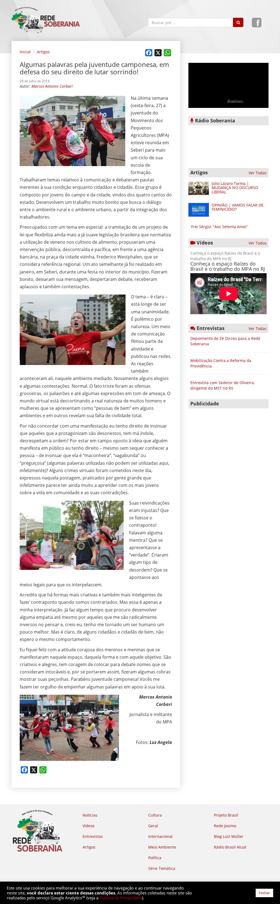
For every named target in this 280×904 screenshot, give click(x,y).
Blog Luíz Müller (228, 836)
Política (154, 857)
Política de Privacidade (121, 897)
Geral (153, 825)
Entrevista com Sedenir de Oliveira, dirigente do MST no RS (222, 385)
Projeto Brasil (226, 815)
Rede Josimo (225, 825)
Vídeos (89, 825)
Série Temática (161, 868)
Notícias (90, 815)
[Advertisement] (228, 445)
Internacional (160, 836)
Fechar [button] (264, 892)
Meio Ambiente (162, 847)
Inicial (25, 51)
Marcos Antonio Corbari (52, 86)
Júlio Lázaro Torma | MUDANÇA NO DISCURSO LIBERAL (235, 188)
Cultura (155, 815)
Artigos (43, 51)
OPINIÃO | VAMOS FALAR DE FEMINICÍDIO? (238, 207)
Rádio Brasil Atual (230, 847)
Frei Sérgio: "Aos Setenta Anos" (219, 226)
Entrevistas (93, 836)
